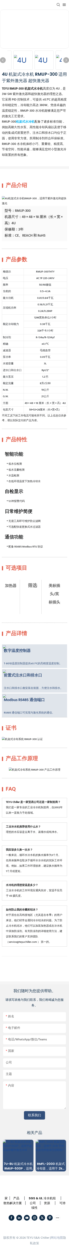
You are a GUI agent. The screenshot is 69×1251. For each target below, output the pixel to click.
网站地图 (57, 1237)
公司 (33, 1203)
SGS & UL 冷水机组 (42, 1198)
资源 (47, 1203)
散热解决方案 (12, 1203)
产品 (16, 1198)
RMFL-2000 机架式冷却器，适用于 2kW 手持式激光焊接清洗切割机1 (50, 1166)
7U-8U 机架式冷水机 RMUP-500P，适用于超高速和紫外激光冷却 (18, 1166)
